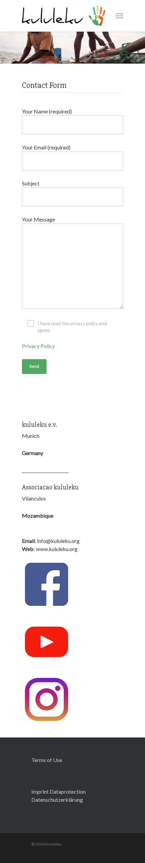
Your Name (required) (47, 111)
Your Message (38, 219)
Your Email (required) (46, 147)
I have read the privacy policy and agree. (72, 323)
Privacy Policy (38, 346)
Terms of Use (46, 760)
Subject (30, 183)
